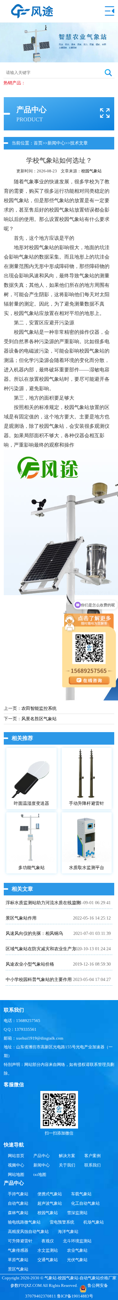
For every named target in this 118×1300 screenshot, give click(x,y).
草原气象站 (18, 1259)
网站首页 (16, 1155)
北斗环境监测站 (77, 1241)
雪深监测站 (77, 1212)
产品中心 (41, 1155)
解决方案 (67, 1155)
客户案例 (92, 1155)
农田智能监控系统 (39, 708)
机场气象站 (93, 1222)
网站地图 (16, 1174)
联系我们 (92, 1165)
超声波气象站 (49, 1203)
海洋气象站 (68, 1231)
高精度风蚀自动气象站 (28, 1231)
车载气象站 (81, 1194)
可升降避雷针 (20, 1241)
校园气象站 (91, 171)
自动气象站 (18, 1203)
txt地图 (39, 1174)
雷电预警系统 (62, 1222)
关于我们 (67, 1165)
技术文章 (79, 143)
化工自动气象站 (85, 1203)
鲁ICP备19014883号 (75, 1296)
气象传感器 (18, 1250)
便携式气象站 (49, 1194)
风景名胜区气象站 (39, 718)
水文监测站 (47, 1250)
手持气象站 (18, 1194)
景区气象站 (18, 1269)
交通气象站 (47, 1259)
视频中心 (16, 1165)
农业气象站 (77, 1250)
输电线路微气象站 (24, 1222)
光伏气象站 (77, 1259)
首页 (38, 143)
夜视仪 (48, 1241)
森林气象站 (18, 1212)
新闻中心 (56, 143)
